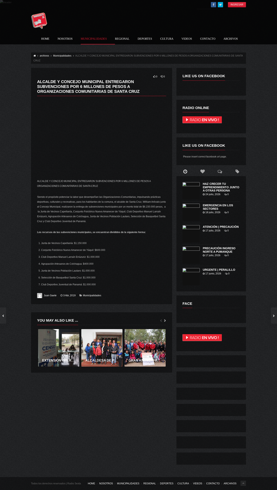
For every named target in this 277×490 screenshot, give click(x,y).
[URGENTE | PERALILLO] (191, 276)
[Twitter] (220, 4)
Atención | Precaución (221, 226)
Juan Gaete (50, 295)
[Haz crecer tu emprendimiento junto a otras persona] (191, 190)
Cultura (166, 38)
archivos (230, 38)
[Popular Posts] (202, 171)
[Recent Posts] (185, 171)
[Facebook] (213, 4)
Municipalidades (94, 38)
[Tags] (237, 171)
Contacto (207, 38)
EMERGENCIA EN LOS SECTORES (218, 207)
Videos (186, 38)
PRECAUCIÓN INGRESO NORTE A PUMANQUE (219, 250)
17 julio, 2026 (212, 230)
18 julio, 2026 (212, 212)
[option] (58, 348)
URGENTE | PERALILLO (219, 269)
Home (45, 38)
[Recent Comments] (220, 171)
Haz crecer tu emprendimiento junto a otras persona (221, 187)
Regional (122, 38)
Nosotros (65, 38)
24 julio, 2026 (212, 194)
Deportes (145, 38)
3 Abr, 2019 (69, 295)
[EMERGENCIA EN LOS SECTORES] (191, 212)
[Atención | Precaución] (191, 233)
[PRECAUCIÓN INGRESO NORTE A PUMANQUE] (191, 255)
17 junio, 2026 (213, 273)
